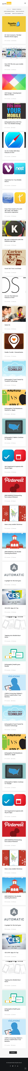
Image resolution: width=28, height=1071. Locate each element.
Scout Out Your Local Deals (13, 269)
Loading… (13, 1052)
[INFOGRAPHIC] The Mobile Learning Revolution (13, 553)
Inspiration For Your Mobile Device (13, 181)
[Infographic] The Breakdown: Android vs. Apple (14, 409)
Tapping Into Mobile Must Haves (13, 636)
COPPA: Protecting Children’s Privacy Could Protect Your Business (13, 695)
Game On (7, 325)
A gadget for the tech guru (13, 581)
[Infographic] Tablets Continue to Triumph (14, 438)
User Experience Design (9, 11)
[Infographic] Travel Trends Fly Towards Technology (14, 380)
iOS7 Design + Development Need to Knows (13, 94)
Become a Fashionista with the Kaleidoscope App (14, 240)
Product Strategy (16, 9)
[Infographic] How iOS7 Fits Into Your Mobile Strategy (13, 123)
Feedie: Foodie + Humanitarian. (14, 352)
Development (8, 13)
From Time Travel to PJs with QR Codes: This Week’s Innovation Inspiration (13, 210)
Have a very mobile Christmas (13, 524)
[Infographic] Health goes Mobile (12, 665)
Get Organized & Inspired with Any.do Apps (14, 467)
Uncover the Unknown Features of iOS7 (11, 297)
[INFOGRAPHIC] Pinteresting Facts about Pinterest (13, 496)
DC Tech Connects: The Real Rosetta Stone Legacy (13, 36)
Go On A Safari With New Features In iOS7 (12, 152)
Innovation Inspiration (17, 13)
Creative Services (20, 11)
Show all (9, 9)
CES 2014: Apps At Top (11, 608)
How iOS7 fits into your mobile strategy (14, 65)
